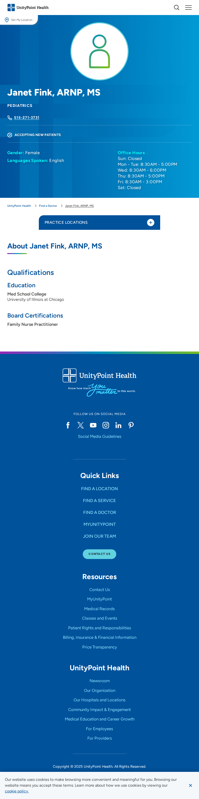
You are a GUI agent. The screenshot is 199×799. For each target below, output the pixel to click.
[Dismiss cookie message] (190, 785)
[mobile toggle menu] (176, 7)
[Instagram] (106, 425)
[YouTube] (93, 425)
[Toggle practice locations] (150, 222)
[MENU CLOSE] (188, 7)
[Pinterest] (131, 425)
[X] (80, 425)
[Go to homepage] (28, 7)
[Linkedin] (118, 425)
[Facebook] (68, 425)
